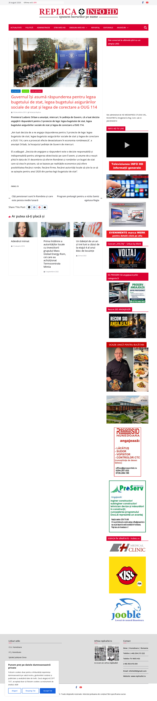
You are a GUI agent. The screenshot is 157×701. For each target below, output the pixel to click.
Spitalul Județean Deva (17, 657)
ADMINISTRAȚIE (43, 27)
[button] (86, 27)
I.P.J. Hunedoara (15, 652)
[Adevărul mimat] (23, 224)
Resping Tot (30, 691)
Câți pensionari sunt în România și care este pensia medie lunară (32, 198)
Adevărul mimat (20, 241)
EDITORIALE (108, 27)
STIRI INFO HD (59, 27)
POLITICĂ (29, 27)
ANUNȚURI (121, 27)
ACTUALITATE (16, 27)
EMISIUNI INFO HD (77, 27)
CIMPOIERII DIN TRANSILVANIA (46, 2)
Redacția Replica (35, 112)
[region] (32, 678)
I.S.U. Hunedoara (15, 647)
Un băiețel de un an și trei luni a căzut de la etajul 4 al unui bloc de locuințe (87, 246)
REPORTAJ (95, 27)
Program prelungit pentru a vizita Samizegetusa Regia (78, 198)
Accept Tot (47, 691)
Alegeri (15, 691)
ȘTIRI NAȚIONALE (36, 91)
